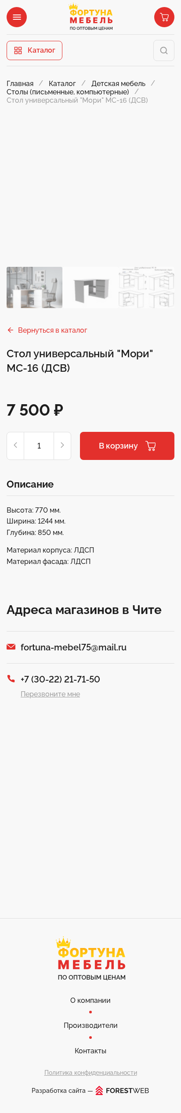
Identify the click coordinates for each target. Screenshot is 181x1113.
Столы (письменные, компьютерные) (68, 92)
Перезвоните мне (50, 694)
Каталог (62, 83)
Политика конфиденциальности (90, 1072)
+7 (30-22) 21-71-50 (60, 679)
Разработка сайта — (62, 1090)
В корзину (118, 445)
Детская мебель (118, 83)
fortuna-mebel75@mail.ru (74, 647)
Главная (20, 83)
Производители (91, 1025)
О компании (90, 1000)
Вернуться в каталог (52, 330)
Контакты (90, 1051)
